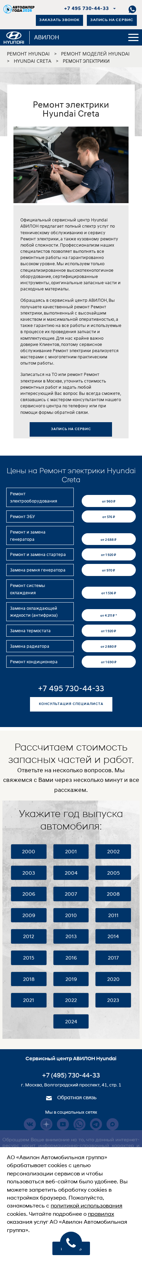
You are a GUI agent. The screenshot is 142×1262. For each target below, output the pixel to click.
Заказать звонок (59, 20)
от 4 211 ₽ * (108, 615)
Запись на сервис (111, 20)
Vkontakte (30, 1124)
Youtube (63, 1124)
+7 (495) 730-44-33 (71, 1076)
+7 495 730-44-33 (86, 8)
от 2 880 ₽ (108, 646)
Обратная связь (76, 1098)
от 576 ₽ (108, 516)
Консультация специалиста (71, 704)
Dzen (46, 1124)
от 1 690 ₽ (108, 661)
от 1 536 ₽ (108, 592)
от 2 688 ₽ (108, 539)
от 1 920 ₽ (108, 554)
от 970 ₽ (108, 570)
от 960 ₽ (108, 501)
